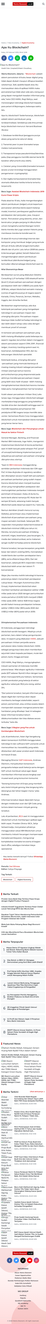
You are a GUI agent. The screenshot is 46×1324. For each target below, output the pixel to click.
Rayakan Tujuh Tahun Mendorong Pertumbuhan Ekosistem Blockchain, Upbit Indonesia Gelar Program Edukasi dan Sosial (22, 916)
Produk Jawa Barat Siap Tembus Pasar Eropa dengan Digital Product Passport (20, 900)
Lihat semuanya (36, 1092)
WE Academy (23, 1303)
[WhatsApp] (17, 58)
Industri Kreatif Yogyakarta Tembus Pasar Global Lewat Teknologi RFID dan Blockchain (22, 908)
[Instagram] (36, 1260)
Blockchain (31, 74)
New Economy (13, 43)
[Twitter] (10, 58)
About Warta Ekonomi (23, 1273)
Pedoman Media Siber (23, 1278)
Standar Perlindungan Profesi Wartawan (23, 1281)
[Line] (30, 58)
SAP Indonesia (25, 760)
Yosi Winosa (14, 866)
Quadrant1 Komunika (23, 1301)
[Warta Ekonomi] (23, 4)
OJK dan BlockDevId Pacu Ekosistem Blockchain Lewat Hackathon (22, 933)
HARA (33, 639)
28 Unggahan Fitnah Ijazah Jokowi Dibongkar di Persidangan (22, 1008)
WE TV (23, 1306)
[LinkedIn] (24, 58)
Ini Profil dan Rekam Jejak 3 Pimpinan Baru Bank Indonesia (23, 1020)
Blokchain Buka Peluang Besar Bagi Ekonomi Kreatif (20, 925)
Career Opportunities (23, 1275)
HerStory (23, 1295)
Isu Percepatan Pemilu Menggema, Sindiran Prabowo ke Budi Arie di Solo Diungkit (23, 997)
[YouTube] (29, 1260)
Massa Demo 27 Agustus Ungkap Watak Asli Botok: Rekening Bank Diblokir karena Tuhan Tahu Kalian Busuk (24, 950)
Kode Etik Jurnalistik (23, 1283)
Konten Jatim (23, 1309)
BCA (21, 816)
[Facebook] (4, 58)
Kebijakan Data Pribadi (23, 1286)
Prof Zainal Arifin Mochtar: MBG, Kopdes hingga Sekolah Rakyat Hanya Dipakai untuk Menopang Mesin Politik (24, 973)
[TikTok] (23, 1260)
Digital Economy (28, 43)
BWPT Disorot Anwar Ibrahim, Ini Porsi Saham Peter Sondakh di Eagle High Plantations (23, 1032)
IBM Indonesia (15, 465)
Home (3, 43)
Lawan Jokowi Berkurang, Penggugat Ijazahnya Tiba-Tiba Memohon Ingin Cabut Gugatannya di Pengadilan (23, 985)
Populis (23, 1298)
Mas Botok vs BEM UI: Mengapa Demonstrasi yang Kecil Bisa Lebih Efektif (25, 961)
